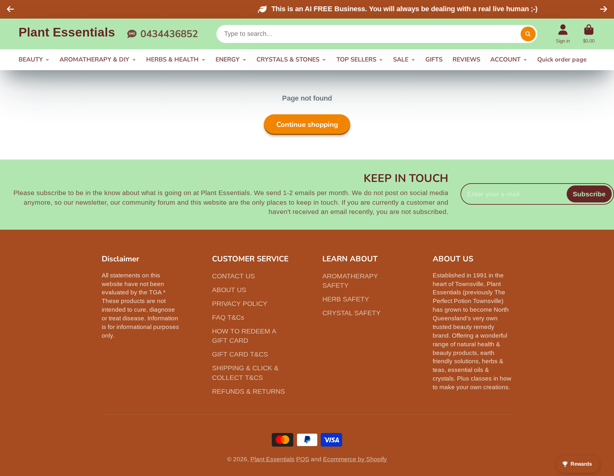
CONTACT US (233, 276)
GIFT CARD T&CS (240, 354)
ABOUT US (229, 289)
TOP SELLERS (356, 59)
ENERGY (228, 59)
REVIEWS (466, 59)
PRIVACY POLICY (239, 303)
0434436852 (169, 33)
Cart (588, 34)
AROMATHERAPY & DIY (94, 59)
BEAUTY (31, 59)
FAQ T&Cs (228, 317)
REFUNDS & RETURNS (248, 391)
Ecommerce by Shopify (355, 459)
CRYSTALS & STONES (287, 59)
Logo (67, 34)
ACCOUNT (505, 59)
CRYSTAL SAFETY (351, 312)
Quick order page (561, 59)
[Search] (528, 34)
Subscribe (589, 194)
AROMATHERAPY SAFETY (350, 280)
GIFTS (434, 59)
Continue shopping (307, 124)
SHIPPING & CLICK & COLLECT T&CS (245, 372)
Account (563, 34)
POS (302, 459)
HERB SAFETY (345, 299)
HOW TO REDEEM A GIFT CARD (244, 335)
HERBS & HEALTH (172, 59)
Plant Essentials (272, 459)
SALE (400, 59)
